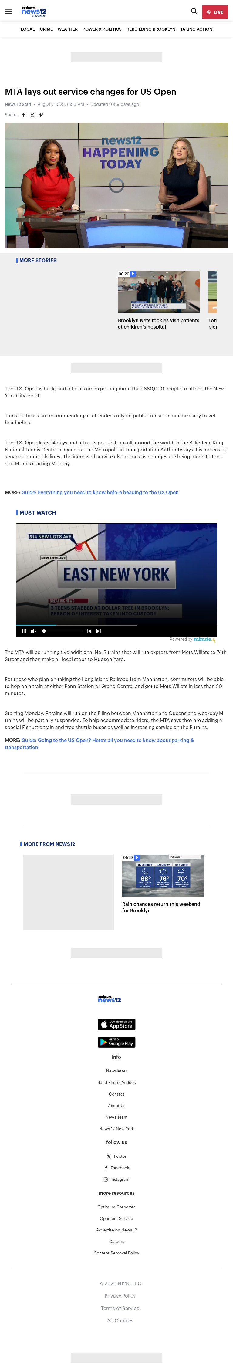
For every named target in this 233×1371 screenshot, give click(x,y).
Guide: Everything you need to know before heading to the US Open (100, 492)
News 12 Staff (18, 105)
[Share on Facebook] (23, 115)
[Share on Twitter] (32, 115)
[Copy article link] (40, 115)
